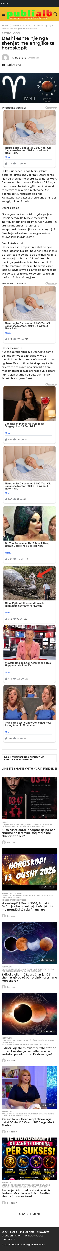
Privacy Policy (34, 1235)
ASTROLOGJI (11, 33)
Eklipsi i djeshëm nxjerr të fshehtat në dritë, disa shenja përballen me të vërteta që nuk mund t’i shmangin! (29, 1051)
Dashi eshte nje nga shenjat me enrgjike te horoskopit (24, 758)
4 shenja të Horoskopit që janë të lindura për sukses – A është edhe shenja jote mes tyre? (26, 1186)
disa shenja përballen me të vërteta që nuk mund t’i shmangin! (28, 1041)
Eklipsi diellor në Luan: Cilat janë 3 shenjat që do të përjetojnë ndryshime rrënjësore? (28, 970)
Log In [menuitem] (4, 3)
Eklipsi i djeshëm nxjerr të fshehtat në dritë (25, 1045)
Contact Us (8, 1239)
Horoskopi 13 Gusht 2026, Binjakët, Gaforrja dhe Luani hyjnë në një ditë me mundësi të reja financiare (27, 906)
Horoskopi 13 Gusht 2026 (14, 900)
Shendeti (7, 1235)
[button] (4, 14)
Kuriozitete (27, 1232)
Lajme (5, 822)
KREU (5, 1232)
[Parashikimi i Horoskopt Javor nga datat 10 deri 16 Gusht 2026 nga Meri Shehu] (29, 1087)
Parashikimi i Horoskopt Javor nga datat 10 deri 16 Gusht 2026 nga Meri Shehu (28, 1115)
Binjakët (19, 893)
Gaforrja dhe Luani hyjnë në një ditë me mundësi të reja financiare (27, 897)
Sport (19, 1235)
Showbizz (43, 1232)
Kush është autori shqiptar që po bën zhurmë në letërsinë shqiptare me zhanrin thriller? (27, 825)
